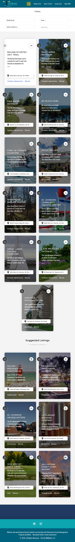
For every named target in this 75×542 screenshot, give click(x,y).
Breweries (45, 395)
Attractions (46, 179)
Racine (27, 81)
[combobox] (20, 20)
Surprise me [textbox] (10, 20)
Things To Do (37, 4)
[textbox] (54, 27)
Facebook (34, 524)
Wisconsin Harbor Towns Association (44, 534)
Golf (9, 493)
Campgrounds (47, 493)
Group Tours (58, 4)
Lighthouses (11, 395)
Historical (28, 327)
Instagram (41, 524)
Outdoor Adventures (15, 81)
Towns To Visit (48, 4)
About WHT (68, 4)
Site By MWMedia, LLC (48, 538)
